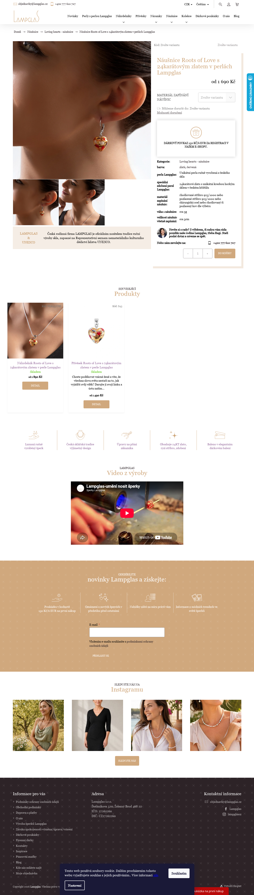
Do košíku (225, 253)
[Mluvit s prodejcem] (196, 233)
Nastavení (74, 885)
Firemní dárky (25, 840)
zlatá (182, 167)
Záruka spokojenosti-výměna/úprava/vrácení (44, 829)
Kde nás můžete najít (29, 867)
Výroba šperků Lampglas (31, 823)
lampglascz (234, 814)
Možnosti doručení (169, 112)
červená (191, 167)
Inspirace (21, 851)
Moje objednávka (26, 873)
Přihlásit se (101, 655)
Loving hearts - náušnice (194, 161)
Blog (18, 862)
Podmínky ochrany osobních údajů (37, 801)
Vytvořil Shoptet (232, 886)
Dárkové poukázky (27, 834)
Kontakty (22, 845)
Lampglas (235, 808)
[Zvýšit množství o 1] (207, 253)
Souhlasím (179, 873)
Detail (35, 385)
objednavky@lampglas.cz (33, 3)
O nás (19, 818)
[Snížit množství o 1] (188, 253)
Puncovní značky (26, 856)
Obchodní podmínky (28, 807)
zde (155, 875)
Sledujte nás (127, 760)
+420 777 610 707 (65, 3)
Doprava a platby (26, 812)
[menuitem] (72, 16)
